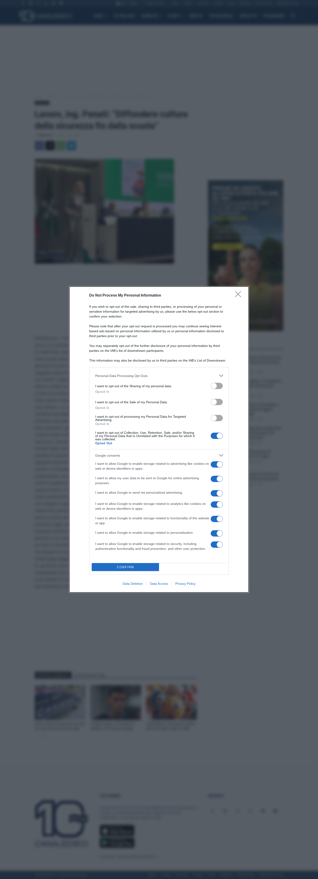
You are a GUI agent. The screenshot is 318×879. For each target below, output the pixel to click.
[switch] (217, 386)
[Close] (239, 295)
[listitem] (159, 375)
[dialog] (159, 439)
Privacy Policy (185, 583)
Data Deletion (133, 583)
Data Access (159, 583)
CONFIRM (125, 567)
